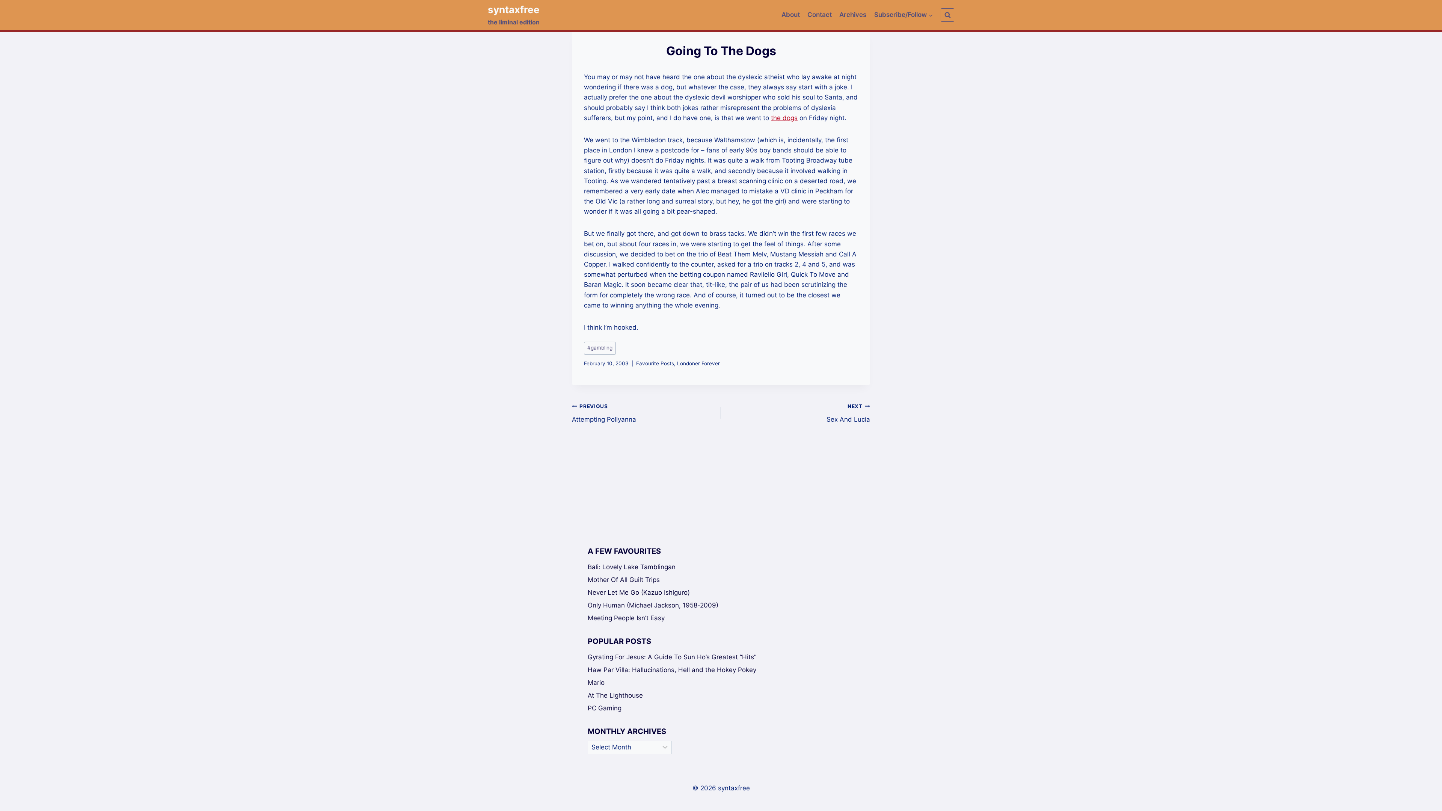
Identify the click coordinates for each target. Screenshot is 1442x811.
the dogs (784, 118)
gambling (599, 348)
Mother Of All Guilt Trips (624, 579)
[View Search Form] (947, 15)
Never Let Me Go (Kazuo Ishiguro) (639, 592)
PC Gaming (604, 708)
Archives (852, 14)
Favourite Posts (655, 363)
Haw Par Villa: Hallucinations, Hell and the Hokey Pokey (672, 670)
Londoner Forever (698, 363)
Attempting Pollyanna (604, 413)
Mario (596, 682)
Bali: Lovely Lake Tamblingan (632, 567)
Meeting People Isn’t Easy (626, 618)
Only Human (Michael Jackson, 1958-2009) (653, 605)
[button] (930, 15)
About (790, 14)
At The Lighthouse (615, 695)
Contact (819, 14)
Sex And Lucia (848, 413)
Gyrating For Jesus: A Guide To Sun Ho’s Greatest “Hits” (672, 657)
